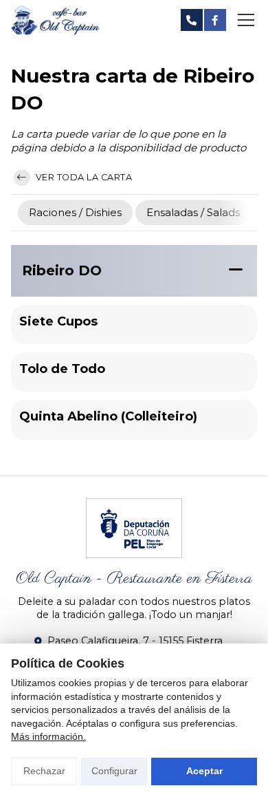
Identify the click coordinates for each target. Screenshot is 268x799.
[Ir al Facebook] (215, 20)
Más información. (48, 736)
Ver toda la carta (82, 177)
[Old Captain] (55, 20)
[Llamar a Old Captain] (192, 20)
